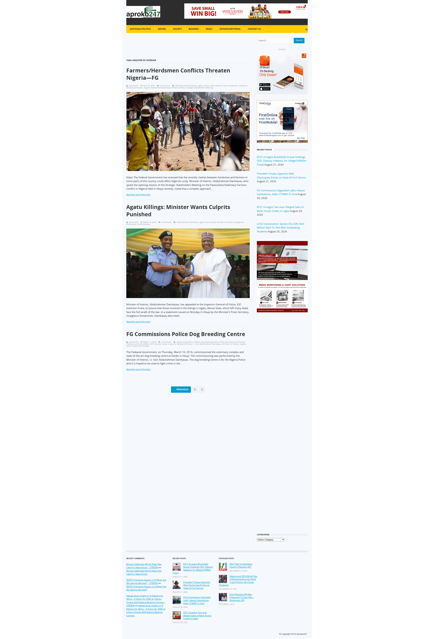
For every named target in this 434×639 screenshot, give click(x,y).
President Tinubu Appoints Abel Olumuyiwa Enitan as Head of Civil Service (196, 585)
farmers (218, 85)
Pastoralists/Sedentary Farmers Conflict (168, 87)
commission (188, 342)
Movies (162, 28)
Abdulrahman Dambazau (186, 85)
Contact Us (254, 28)
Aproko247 (301, 634)
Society (177, 28)
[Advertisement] (282, 370)
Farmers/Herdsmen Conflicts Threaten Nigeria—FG (178, 74)
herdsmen (243, 85)
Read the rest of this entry (138, 194)
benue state (209, 85)
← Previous (181, 389)
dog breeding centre (209, 342)
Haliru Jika (223, 342)
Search (299, 40)
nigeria (147, 87)
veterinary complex (141, 346)
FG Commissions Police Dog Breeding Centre (185, 334)
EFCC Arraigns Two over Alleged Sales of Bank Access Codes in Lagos (197, 615)
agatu (200, 85)
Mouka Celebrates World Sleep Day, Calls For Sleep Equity (144, 572)
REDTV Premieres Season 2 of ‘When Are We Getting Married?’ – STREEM (146, 581)
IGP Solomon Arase (158, 344)
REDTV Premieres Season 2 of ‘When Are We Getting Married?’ (146, 588)
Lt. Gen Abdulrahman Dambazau (207, 344)
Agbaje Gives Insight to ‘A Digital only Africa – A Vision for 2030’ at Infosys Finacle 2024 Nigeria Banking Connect (145, 610)
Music (209, 28)
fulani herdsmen (230, 85)
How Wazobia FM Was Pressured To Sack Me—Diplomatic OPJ (242, 597)
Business (194, 28)
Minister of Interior (134, 87)
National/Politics (140, 28)
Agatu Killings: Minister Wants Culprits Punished (178, 210)
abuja (179, 342)
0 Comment (165, 85)
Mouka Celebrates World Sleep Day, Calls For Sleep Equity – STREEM (144, 566)
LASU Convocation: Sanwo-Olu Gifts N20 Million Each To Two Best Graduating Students (280, 227)
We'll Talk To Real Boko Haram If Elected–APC (241, 566)
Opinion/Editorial (230, 28)
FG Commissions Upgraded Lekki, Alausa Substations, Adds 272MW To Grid (197, 600)
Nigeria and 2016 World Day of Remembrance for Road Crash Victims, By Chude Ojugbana (238, 581)
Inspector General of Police (180, 344)
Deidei (197, 342)
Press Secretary (144, 224)
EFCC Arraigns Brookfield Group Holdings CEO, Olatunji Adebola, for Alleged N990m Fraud (281, 160)
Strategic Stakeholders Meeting (199, 87)
